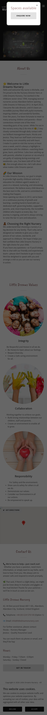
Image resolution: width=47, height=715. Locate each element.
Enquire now (24, 16)
